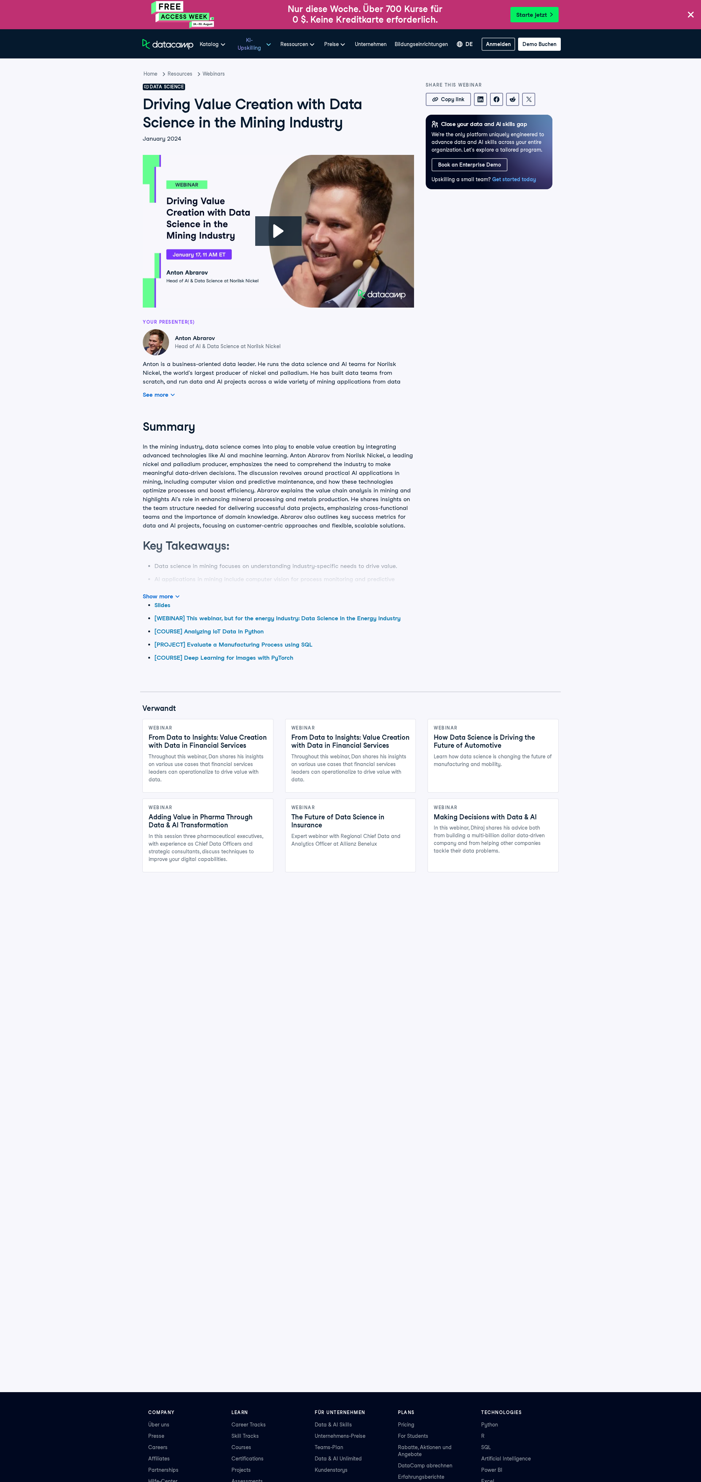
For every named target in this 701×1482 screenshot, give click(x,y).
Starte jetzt (531, 14)
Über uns (158, 1425)
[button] (278, 231)
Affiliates (159, 1459)
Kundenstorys (331, 1470)
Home (150, 74)
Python (489, 1425)
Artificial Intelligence (506, 1459)
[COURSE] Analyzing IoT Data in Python (209, 631)
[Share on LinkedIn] (480, 99)
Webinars (214, 74)
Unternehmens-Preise (340, 1436)
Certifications (247, 1459)
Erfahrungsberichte (421, 1477)
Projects (241, 1470)
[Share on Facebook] (496, 99)
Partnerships (163, 1470)
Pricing (406, 1425)
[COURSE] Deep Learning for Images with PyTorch (223, 657)
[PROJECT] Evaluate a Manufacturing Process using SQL (233, 644)
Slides (162, 605)
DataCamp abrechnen (425, 1465)
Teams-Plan (329, 1447)
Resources (180, 74)
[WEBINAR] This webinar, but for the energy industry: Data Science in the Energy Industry (277, 618)
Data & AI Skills (333, 1425)
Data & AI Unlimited (338, 1459)
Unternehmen (371, 44)
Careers (158, 1447)
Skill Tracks (245, 1436)
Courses (241, 1447)
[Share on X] (528, 99)
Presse (156, 1436)
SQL (486, 1447)
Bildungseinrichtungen (421, 44)
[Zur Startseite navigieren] (168, 44)
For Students (413, 1436)
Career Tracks (248, 1425)
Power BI (491, 1470)
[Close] (690, 15)
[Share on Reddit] (512, 99)
